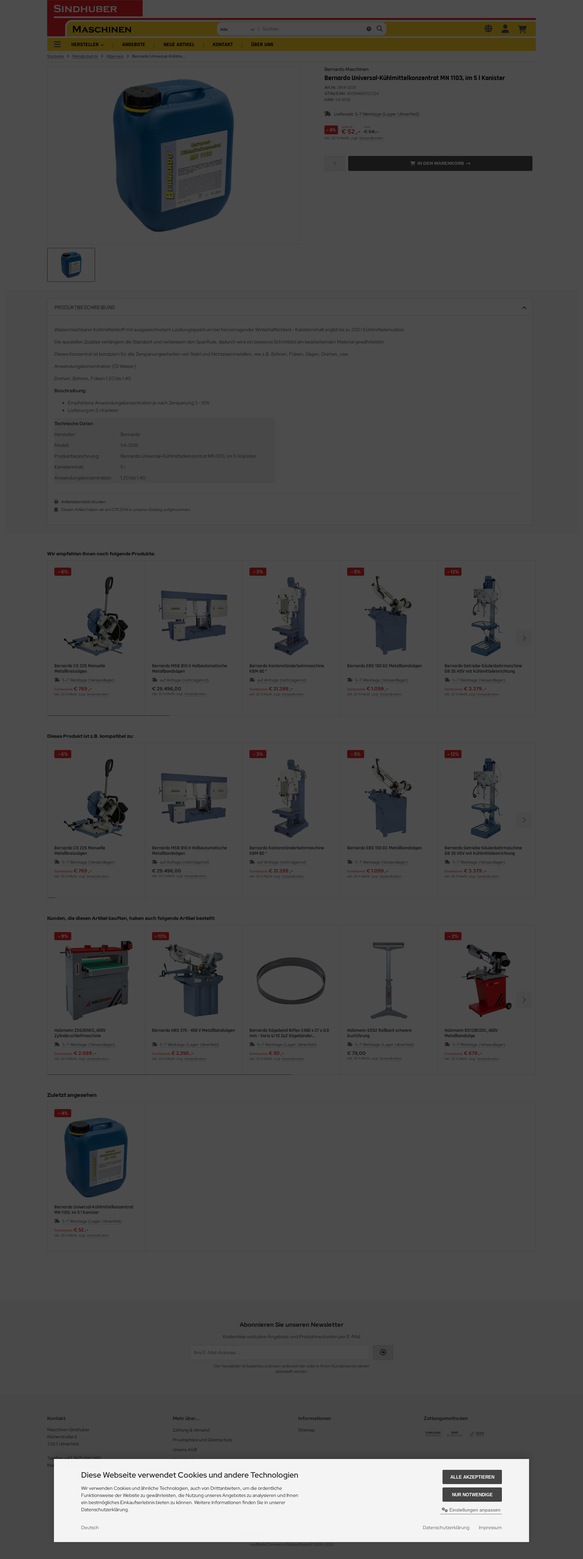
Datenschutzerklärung (446, 1527)
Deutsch (90, 1527)
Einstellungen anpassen (474, 1510)
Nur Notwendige (472, 1494)
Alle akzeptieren (472, 1477)
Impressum (490, 1527)
